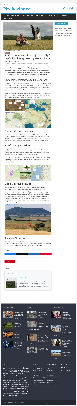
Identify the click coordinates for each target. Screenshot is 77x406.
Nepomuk (5, 384)
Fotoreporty (9, 380)
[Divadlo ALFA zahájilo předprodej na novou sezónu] (8, 332)
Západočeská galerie (8, 393)
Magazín (64, 15)
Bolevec (26, 371)
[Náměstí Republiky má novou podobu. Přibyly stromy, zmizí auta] (8, 312)
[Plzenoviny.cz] (4, 15)
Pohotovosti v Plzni (37, 368)
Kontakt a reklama (38, 403)
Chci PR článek (66, 370)
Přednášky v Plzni (6, 388)
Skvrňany (17, 388)
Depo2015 (12, 373)
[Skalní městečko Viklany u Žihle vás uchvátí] (32, 312)
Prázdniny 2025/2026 (38, 380)
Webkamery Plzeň (37, 370)
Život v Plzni (12, 395)
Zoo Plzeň (27, 392)
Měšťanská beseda (23, 382)
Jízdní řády (35, 375)
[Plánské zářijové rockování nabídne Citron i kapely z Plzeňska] (8, 341)
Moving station (15, 382)
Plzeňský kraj (12, 386)
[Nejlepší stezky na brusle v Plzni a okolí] (32, 347)
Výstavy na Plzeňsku (8, 392)
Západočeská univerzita (19, 393)
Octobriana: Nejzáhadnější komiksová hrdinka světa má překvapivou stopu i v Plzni (62, 316)
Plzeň (5, 386)
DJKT (8, 376)
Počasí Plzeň (36, 373)
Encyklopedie (8, 18)
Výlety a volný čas (40, 15)
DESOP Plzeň (23, 63)
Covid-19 (6, 373)
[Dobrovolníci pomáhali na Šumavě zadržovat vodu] (8, 322)
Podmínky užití (46, 403)
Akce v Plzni (18, 370)
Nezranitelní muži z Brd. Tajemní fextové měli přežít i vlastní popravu (67, 342)
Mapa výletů (50, 385)
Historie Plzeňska (54, 15)
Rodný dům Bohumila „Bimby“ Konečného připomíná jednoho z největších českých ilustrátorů (62, 330)
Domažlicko (50, 380)
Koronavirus (7, 382)
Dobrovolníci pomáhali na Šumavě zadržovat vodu (19, 325)
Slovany (22, 388)
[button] (15, 105)
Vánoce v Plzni (26, 390)
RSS (73, 403)
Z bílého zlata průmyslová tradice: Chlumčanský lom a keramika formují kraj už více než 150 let (67, 354)
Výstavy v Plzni (18, 392)
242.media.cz (23, 402)
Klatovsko (49, 377)
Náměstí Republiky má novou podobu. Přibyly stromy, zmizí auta (19, 315)
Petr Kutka (13, 63)
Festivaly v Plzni (22, 378)
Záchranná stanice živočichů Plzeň (40, 63)
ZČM (26, 393)
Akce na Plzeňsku (16, 368)
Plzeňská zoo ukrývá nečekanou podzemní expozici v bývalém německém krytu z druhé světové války (43, 338)
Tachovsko (49, 382)
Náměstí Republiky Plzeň (16, 384)
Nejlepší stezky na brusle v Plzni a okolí (43, 348)
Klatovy (13, 380)
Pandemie (27, 384)
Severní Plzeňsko (51, 373)
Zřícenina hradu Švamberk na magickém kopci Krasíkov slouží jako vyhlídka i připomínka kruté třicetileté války (38, 325)
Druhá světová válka (11, 378)
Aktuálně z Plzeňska (13, 15)
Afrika (19, 63)
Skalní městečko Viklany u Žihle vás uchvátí (42, 314)
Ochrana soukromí (61, 403)
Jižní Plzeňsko (50, 370)
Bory (29, 371)
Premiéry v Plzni (25, 386)
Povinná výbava (37, 385)
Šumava (5, 395)
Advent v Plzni (6, 368)
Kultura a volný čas (27, 15)
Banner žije (65, 367)
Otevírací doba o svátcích (39, 382)
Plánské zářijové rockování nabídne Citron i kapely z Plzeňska (18, 344)
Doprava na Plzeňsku (15, 376)
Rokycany (12, 388)
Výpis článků (68, 403)
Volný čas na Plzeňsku (10, 389)
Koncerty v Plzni (20, 380)
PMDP (20, 386)
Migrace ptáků (30, 63)
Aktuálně (7, 52)
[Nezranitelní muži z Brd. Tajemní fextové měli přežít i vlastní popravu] (56, 339)
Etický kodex (53, 403)
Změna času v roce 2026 (39, 377)
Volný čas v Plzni (19, 389)
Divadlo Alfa (18, 373)
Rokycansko (50, 375)
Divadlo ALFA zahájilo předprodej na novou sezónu (18, 334)
